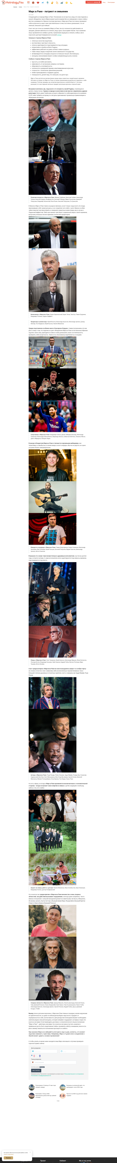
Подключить (93, 2)
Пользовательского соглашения (73, 1074)
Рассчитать (36, 1070)
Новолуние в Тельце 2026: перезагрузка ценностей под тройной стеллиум (45, 1095)
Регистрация (111, 2)
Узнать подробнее (9, 1154)
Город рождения (36, 1059)
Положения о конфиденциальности (41, 1075)
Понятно (8, 1158)
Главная (15, 6)
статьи (59, 35)
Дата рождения (35, 1048)
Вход (104, 2)
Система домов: (37, 1067)
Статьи (20, 6)
